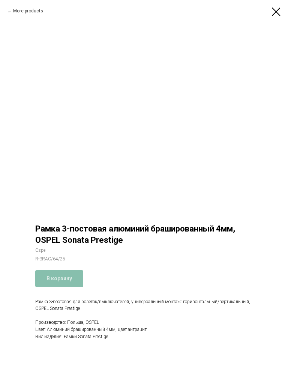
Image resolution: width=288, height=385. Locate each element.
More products (28, 11)
